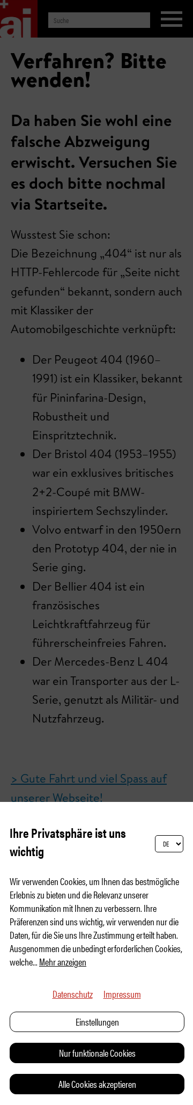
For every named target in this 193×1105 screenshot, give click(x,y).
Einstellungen (97, 1021)
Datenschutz (73, 993)
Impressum (122, 993)
